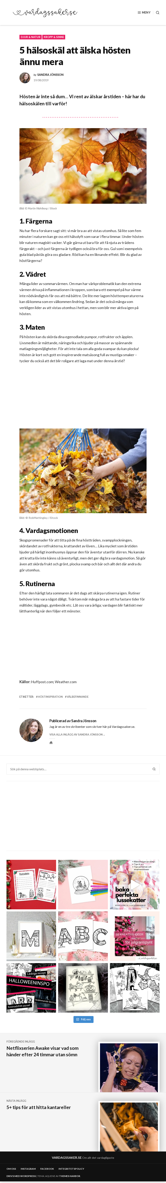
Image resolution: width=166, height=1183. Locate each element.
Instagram (28, 1168)
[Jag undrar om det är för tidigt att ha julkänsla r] (31, 936)
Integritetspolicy (71, 1168)
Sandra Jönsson (50, 74)
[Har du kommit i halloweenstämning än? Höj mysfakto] (135, 988)
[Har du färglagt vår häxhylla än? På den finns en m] (83, 988)
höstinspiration (50, 696)
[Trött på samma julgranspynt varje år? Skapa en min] (135, 936)
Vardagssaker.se (67, 1157)
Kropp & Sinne (54, 37)
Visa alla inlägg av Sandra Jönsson (76, 734)
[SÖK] (156, 13)
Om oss (11, 1168)
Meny (146, 12)
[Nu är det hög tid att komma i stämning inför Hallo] (31, 988)
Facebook (47, 1168)
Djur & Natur (30, 37)
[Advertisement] (83, 399)
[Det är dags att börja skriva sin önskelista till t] (31, 884)
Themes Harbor (69, 1176)
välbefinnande (77, 696)
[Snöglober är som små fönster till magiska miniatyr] (83, 884)
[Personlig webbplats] (51, 742)
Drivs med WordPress (21, 1176)
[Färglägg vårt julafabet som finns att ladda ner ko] (83, 936)
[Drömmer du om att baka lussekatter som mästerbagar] (135, 884)
